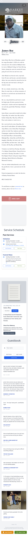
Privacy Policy (10, 528)
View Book (7, 310)
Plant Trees (19, 248)
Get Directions (8, 248)
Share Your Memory (9, 333)
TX (6, 263)
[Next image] (25, 500)
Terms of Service (18, 528)
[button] (14, 500)
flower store (18, 188)
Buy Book (15, 310)
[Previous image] (3, 500)
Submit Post (14, 357)
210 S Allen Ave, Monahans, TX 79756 (15, 245)
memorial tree (19, 186)
